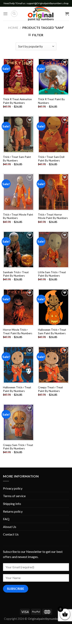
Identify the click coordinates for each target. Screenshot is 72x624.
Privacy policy (12, 488)
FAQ (6, 519)
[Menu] (5, 13)
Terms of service (14, 496)
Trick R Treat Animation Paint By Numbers (17, 101)
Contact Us (11, 534)
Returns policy (13, 511)
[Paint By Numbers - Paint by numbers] (41, 14)
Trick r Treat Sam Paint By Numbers (17, 158)
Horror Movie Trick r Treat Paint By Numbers (17, 331)
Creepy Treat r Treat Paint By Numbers (50, 389)
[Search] (14, 14)
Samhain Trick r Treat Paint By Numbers (16, 274)
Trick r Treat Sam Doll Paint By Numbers (51, 158)
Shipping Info (12, 503)
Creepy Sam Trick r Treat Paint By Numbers (18, 446)
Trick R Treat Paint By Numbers (51, 101)
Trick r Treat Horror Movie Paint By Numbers (53, 216)
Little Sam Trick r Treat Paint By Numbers (52, 274)
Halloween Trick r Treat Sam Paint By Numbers (52, 331)
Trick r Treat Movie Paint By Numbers (18, 216)
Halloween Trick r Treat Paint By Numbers (17, 389)
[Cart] (67, 13)
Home (13, 27)
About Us (9, 527)
